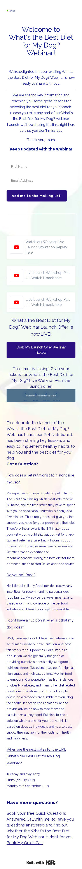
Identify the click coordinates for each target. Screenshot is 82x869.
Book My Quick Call (25, 842)
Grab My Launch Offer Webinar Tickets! (41, 350)
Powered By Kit (41, 862)
